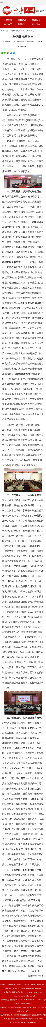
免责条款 (41, 984)
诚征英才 (34, 984)
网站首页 (3, 3)
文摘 (26, 31)
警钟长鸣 (36, 20)
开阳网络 (33, 1022)
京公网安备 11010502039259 (12, 1015)
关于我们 (3, 984)
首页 (12, 31)
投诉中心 (24, 988)
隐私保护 (8, 988)
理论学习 (19, 31)
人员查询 (18, 984)
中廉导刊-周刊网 (8, 992)
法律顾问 (11, 984)
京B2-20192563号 (38, 1007)
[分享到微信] (2, 53)
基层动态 (22, 24)
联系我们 (31, 988)
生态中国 (8, 24)
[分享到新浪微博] (8, 53)
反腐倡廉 (8, 20)
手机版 (38, 988)
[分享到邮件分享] (11, 53)
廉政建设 (22, 20)
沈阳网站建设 (22, 1022)
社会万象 (36, 24)
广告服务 (26, 984)
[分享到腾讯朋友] (5, 53)
